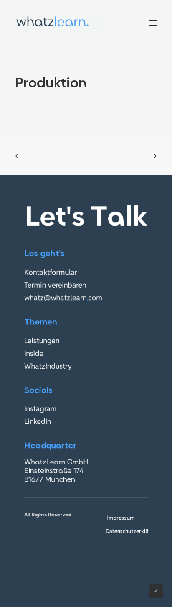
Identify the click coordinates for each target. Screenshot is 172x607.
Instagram (40, 409)
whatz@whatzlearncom (63, 298)
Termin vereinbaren (55, 285)
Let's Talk (86, 218)
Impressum (120, 517)
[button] (153, 23)
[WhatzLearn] (61, 22)
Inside (33, 353)
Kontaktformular (50, 272)
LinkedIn (37, 421)
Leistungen (41, 340)
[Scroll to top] (156, 590)
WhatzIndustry (48, 366)
